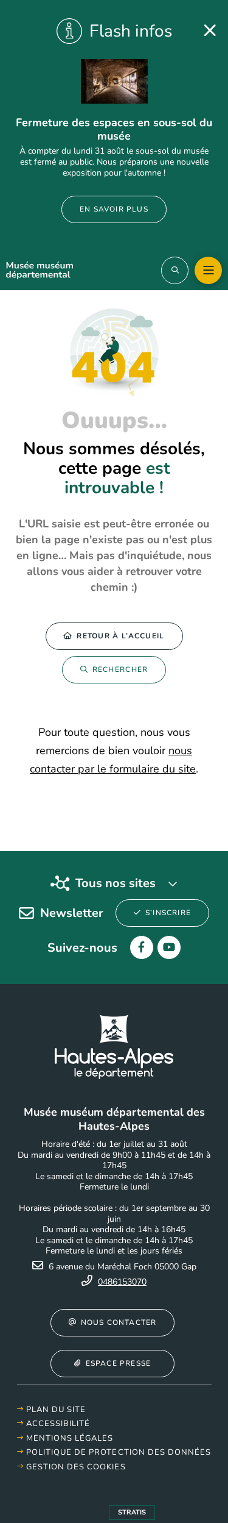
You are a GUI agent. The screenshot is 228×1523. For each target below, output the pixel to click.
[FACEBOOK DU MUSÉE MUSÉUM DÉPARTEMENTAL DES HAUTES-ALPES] (142, 947)
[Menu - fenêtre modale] (208, 270)
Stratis (132, 1512)
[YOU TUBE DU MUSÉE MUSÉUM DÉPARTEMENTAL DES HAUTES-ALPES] (169, 947)
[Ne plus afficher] (210, 30)
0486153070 (122, 1282)
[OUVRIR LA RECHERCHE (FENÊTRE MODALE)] (174, 270)
